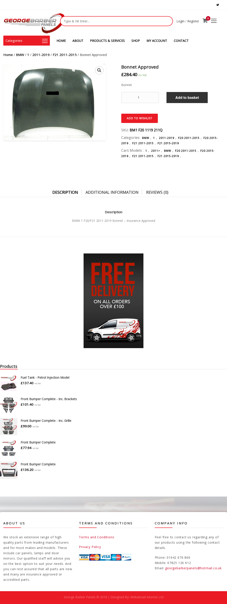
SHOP (135, 40)
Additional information (112, 192)
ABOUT (77, 40)
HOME (61, 40)
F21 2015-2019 (168, 143)
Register (193, 21)
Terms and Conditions (96, 537)
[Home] (34, 23)
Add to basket (187, 97)
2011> (155, 151)
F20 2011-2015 (189, 138)
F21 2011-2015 (65, 54)
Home (8, 54)
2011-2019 (41, 54)
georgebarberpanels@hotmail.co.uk (193, 568)
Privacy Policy (90, 547)
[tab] (68, 191)
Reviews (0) (157, 192)
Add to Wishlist (139, 118)
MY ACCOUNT (157, 40)
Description (65, 192)
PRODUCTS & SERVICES (107, 40)
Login (180, 21)
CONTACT (181, 40)
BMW (20, 54)
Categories (14, 40)
